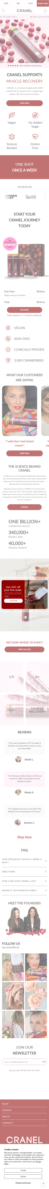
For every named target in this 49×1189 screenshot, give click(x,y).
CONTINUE (13, 601)
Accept (23, 1170)
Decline (23, 1176)
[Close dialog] (45, 582)
